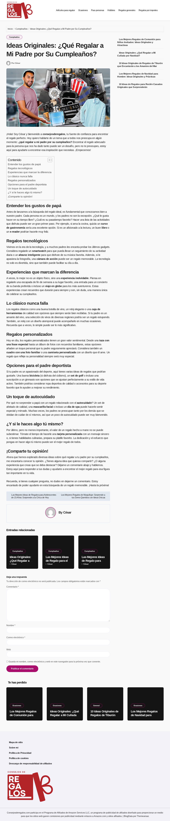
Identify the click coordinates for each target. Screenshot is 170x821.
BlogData (128, 816)
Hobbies (111, 10)
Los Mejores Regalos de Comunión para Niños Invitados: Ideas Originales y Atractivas (138, 42)
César (67, 512)
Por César (15, 63)
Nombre (10, 625)
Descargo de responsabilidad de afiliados (30, 763)
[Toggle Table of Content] (49, 160)
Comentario (12, 587)
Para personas (97, 10)
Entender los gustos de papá (24, 164)
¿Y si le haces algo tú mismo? (25, 192)
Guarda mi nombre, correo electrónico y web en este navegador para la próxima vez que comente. (55, 661)
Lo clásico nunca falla (20, 176)
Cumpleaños (14, 37)
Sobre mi (13, 748)
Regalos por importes (148, 10)
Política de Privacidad (20, 753)
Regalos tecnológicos (20, 168)
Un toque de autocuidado (22, 188)
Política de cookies (19, 758)
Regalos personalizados (22, 180)
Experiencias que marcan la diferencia (30, 172)
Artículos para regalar (65, 10)
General (96, 706)
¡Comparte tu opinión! (20, 196)
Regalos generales (126, 10)
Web (8, 649)
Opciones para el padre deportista (27, 184)
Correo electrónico (15, 637)
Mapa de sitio (16, 742)
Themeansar (143, 816)
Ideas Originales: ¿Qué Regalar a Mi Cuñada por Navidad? (64, 715)
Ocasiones (83, 10)
